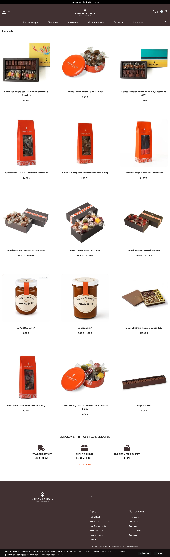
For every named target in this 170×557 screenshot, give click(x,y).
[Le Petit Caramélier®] (26, 298)
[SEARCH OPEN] (164, 22)
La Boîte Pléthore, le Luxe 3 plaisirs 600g (143, 328)
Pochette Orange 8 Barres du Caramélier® (144, 172)
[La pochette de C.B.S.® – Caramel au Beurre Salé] (26, 143)
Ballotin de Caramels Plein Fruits (85, 250)
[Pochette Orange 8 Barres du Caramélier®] (144, 143)
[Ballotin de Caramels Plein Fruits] (85, 220)
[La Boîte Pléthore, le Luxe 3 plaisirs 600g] (144, 298)
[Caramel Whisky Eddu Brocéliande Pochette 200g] (85, 143)
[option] (8, 11)
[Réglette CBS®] (144, 376)
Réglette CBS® (144, 405)
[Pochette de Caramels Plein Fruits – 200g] (26, 376)
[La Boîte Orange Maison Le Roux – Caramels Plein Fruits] (85, 376)
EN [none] (8, 11)
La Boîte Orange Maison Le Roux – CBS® (85, 91)
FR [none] (4, 11)
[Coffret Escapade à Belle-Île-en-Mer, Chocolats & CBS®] (144, 62)
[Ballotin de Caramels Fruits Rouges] (144, 220)
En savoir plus (85, 464)
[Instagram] (91, 497)
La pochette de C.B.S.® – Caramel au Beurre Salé (26, 172)
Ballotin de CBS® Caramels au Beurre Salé (26, 250)
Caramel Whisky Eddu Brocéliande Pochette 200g (85, 172)
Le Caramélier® (85, 328)
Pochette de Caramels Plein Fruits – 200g (26, 405)
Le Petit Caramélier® (26, 328)
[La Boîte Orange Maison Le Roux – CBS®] (85, 62)
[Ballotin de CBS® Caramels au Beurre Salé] (26, 220)
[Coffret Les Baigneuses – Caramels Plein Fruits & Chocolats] (26, 62)
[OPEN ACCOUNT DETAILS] (165, 11)
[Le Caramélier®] (85, 298)
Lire (61, 555)
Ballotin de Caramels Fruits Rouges (144, 250)
